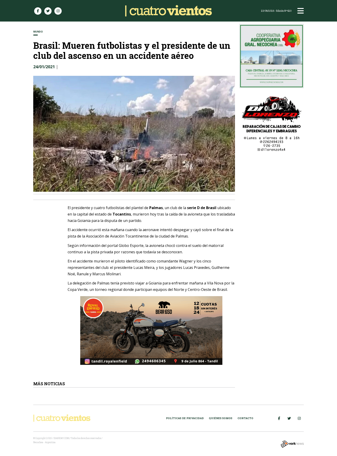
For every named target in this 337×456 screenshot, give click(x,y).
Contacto (245, 418)
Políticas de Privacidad (185, 418)
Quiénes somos (220, 418)
